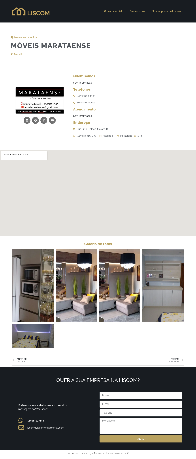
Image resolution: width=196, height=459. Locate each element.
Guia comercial (113, 11)
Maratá (18, 54)
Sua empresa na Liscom (166, 11)
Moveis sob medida (25, 37)
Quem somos (137, 11)
